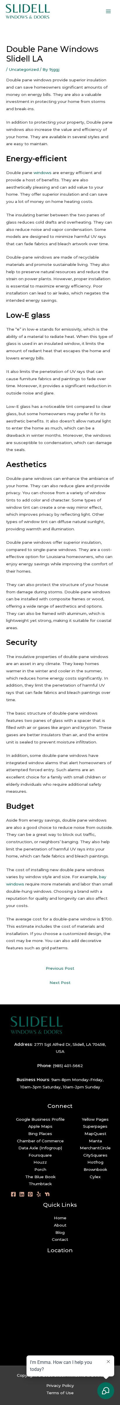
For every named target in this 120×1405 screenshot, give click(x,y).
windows (42, 172)
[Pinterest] (30, 1194)
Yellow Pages (95, 1119)
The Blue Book (40, 1176)
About (60, 1225)
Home (60, 1217)
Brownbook (95, 1169)
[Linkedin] (21, 1194)
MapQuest (95, 1133)
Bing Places (40, 1133)
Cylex (95, 1176)
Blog (60, 1232)
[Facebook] (13, 1194)
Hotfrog (95, 1162)
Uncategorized (24, 69)
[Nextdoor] (47, 1194)
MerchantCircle (95, 1148)
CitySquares (95, 1155)
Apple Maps (40, 1126)
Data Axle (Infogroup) (40, 1148)
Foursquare (40, 1155)
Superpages (95, 1126)
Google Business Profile (40, 1119)
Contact (60, 1239)
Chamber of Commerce (40, 1141)
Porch (40, 1169)
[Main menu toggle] (108, 11)
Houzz (40, 1162)
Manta (95, 1141)
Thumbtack (40, 1183)
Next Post (60, 982)
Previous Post (60, 968)
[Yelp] (38, 1194)
